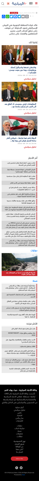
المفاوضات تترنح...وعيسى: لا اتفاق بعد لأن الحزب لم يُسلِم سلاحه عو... (20, 105)
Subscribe (19, 458)
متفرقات (19, 433)
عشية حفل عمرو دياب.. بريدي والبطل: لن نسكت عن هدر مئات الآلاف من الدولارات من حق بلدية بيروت (20, 362)
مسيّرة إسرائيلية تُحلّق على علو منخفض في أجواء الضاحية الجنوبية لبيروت (21, 195)
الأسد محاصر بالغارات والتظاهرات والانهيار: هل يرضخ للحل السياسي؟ (20, 341)
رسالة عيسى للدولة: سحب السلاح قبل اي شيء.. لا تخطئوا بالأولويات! (22, 188)
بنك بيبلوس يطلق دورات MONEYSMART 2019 (21, 334)
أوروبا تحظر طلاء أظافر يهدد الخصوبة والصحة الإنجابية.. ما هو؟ (21, 315)
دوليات (34, 250)
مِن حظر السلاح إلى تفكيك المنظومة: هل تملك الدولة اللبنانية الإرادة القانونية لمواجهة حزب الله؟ (20, 208)
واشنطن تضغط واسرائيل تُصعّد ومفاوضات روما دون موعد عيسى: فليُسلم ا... (22, 69)
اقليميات (19, 420)
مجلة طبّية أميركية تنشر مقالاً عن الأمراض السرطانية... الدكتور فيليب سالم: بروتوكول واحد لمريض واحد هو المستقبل (20, 243)
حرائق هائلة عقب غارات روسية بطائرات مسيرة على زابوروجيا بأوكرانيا (21, 202)
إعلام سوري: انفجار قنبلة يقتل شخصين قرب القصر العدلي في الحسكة (21, 164)
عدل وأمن (20, 418)
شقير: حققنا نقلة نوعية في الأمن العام (22, 183)
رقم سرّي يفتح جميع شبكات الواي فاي (23, 328)
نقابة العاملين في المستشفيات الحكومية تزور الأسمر (21, 295)
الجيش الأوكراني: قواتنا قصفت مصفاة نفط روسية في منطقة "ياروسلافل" (21, 170)
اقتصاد (19, 415)
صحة (35, 280)
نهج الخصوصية (19, 441)
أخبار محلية (19, 407)
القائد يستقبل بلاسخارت (27, 346)
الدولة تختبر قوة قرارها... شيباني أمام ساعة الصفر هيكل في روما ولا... (21, 139)
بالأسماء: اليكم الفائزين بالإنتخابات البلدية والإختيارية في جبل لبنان (22, 369)
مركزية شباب (19, 428)
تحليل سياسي (30, 78)
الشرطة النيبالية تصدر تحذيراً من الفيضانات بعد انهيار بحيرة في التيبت (20, 273)
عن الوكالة (19, 446)
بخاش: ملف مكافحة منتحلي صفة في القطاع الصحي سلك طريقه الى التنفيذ (21, 302)
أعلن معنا (19, 449)
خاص (20, 413)
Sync (23, 475)
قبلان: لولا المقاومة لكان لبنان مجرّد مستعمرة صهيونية (21, 177)
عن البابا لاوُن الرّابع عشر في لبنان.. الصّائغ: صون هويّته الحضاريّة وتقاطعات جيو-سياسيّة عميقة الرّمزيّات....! (20, 353)
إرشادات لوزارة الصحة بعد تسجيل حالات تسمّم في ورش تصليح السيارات (20, 309)
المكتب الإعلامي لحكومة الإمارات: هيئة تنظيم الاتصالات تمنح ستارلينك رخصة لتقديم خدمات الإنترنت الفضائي (20, 216)
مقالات (19, 436)
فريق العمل (19, 444)
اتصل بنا (19, 452)
